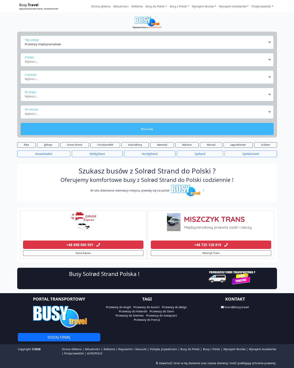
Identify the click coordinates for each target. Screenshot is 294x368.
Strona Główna (71, 349)
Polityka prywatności (163, 349)
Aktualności (121, 6)
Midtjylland (97, 154)
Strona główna (100, 6)
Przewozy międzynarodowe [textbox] (43, 44)
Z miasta (30, 74)
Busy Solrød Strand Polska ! (104, 274)
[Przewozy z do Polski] (83, 222)
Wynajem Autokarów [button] (232, 6)
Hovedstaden (44, 154)
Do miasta (31, 109)
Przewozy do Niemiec (130, 315)
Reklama (137, 6)
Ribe (26, 144)
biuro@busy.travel (237, 307)
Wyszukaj (147, 129)
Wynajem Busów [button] (203, 6)
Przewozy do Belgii (174, 307)
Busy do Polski (190, 349)
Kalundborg (135, 144)
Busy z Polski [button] (178, 6)
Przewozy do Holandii (133, 311)
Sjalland (200, 154)
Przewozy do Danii (162, 311)
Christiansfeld (105, 144)
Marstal (211, 144)
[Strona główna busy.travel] (146, 22)
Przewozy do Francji (147, 320)
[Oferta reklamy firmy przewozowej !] (232, 277)
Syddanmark (250, 154)
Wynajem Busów (234, 349)
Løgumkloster (238, 144)
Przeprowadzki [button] (261, 6)
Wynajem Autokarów (262, 349)
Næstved (162, 144)
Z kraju (29, 57)
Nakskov (187, 144)
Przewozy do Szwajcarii (161, 315)
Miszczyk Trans (211, 253)
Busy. (38, 6)
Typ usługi (32, 40)
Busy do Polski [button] (155, 6)
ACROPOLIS (94, 353)
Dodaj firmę (59, 337)
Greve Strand (74, 144)
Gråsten (265, 144)
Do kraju (30, 92)
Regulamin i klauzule (132, 349)
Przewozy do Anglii (118, 307)
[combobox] (148, 42)
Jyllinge (48, 144)
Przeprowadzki (74, 353)
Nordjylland (150, 154)
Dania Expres (83, 253)
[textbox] (146, 60)
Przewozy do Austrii (146, 307)
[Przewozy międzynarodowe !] (186, 190)
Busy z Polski (211, 349)
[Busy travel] (59, 316)
